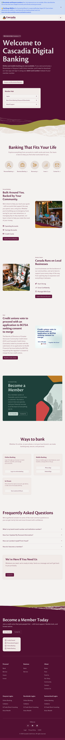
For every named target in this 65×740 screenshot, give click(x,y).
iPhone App (48, 468)
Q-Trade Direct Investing (10, 707)
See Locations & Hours (17, 491)
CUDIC (39, 730)
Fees (45, 672)
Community (47, 682)
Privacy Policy (32, 730)
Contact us (15, 36)
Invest (4, 678)
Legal (25, 730)
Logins (8, 96)
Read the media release (10, 358)
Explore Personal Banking (10, 238)
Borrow (5, 672)
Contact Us (23, 414)
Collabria (5, 704)
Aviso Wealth (7, 710)
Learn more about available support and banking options (16, 12)
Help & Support (10, 104)
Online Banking (7, 700)
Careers (46, 685)
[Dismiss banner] (61, 7)
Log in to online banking (17, 471)
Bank (4, 668)
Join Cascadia (13, 414)
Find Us (46, 675)
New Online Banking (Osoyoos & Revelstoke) (18, 100)
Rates (46, 668)
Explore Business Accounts (44, 296)
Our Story (47, 678)
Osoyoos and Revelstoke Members (13, 82)
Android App (48, 471)
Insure (5, 675)
